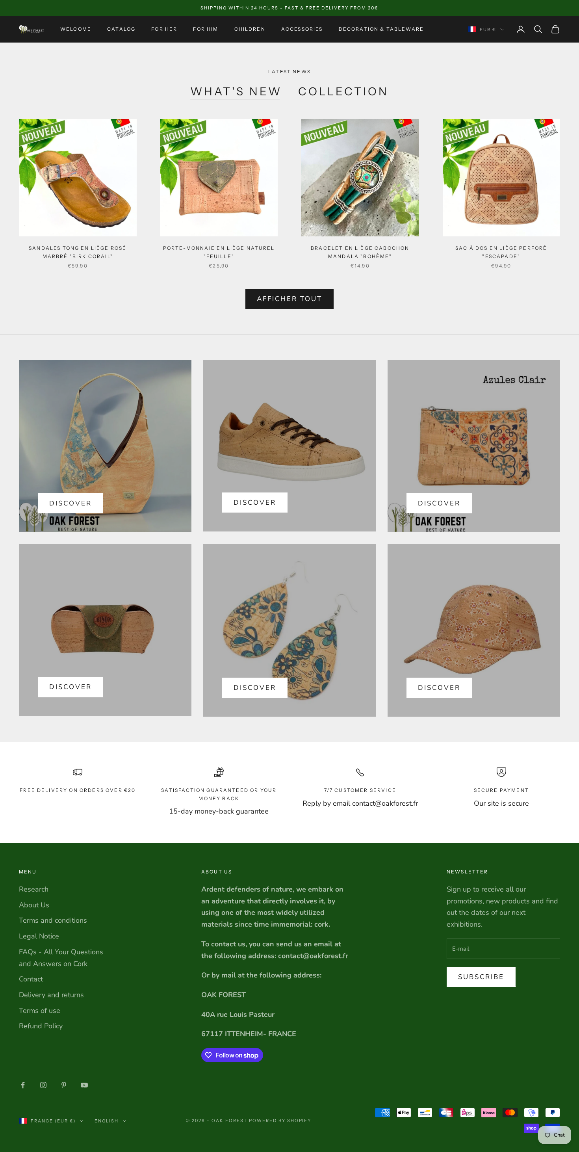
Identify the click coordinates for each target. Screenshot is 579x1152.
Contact (31, 979)
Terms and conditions (53, 920)
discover (255, 502)
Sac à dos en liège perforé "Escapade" (501, 252)
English (107, 1121)
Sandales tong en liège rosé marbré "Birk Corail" (77, 252)
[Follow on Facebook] (23, 1085)
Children (249, 29)
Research (33, 889)
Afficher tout (290, 298)
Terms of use (39, 1010)
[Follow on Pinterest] (64, 1085)
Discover (70, 503)
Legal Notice (39, 936)
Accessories (302, 29)
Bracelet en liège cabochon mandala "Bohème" (360, 252)
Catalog (121, 29)
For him (205, 29)
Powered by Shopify (280, 1120)
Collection (343, 91)
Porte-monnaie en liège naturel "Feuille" (219, 252)
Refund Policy (41, 1026)
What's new (236, 91)
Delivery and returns (51, 995)
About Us (34, 905)
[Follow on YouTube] (84, 1085)
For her (164, 29)
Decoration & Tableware (381, 29)
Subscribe (481, 976)
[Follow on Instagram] (43, 1085)
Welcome (75, 29)
